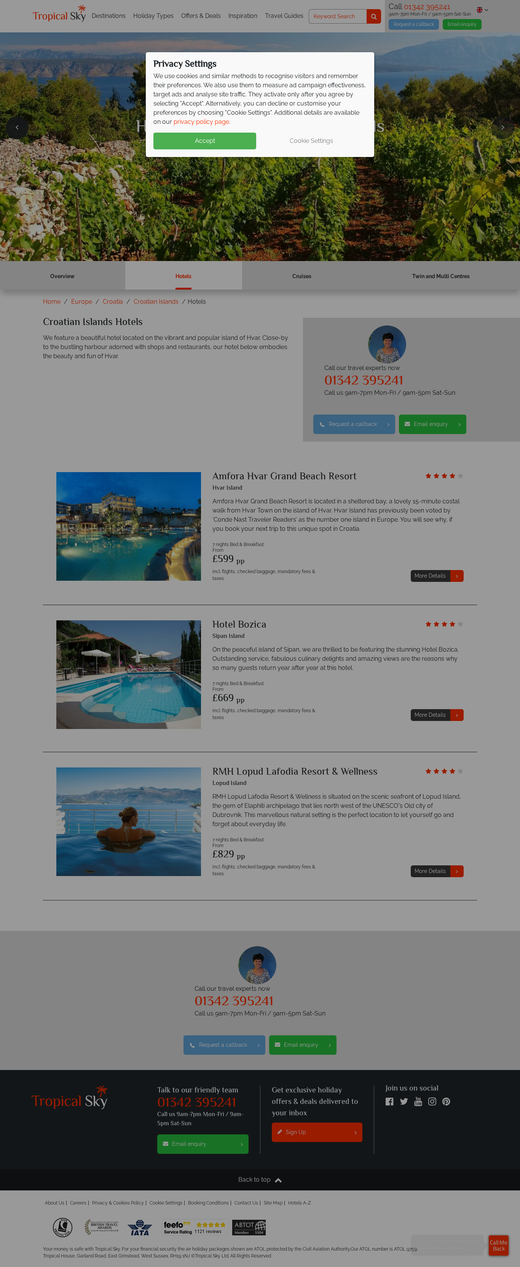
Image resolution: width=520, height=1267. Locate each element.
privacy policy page (201, 121)
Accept (205, 140)
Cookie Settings (311, 140)
